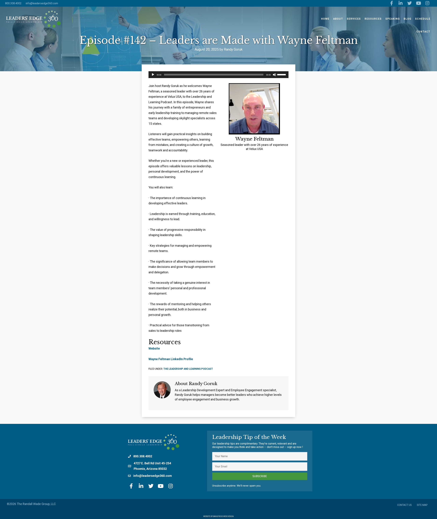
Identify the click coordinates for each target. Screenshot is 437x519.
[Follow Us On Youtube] (418, 3)
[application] (218, 74)
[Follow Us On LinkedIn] (400, 3)
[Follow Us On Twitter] (409, 3)
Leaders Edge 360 (33, 19)
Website (154, 348)
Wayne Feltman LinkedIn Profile (171, 359)
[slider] (282, 74)
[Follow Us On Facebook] (391, 3)
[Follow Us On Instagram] (427, 3)
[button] (259, 476)
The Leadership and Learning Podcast (188, 368)
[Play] (153, 74)
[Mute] (274, 74)
